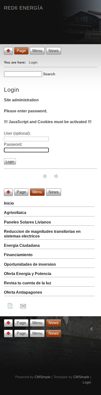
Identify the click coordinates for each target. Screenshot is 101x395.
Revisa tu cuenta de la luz (27, 283)
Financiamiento (18, 255)
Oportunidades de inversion (30, 264)
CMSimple (42, 377)
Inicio (9, 203)
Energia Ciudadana (22, 245)
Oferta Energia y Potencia (27, 274)
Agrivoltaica (15, 213)
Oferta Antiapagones (23, 292)
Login (87, 382)
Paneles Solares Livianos (27, 222)
